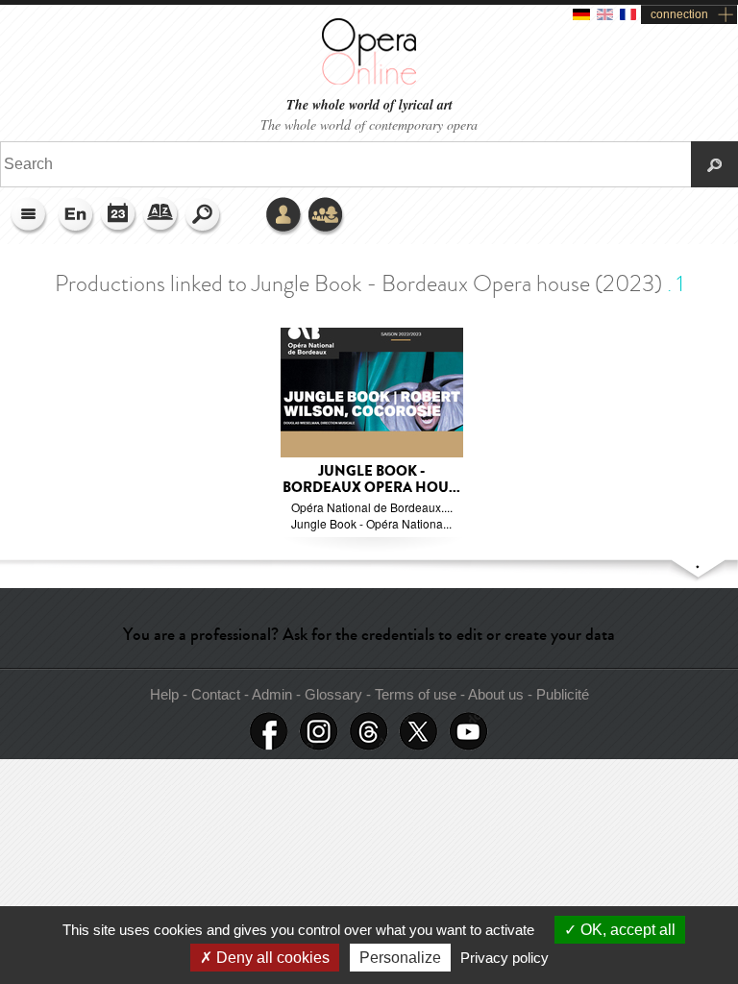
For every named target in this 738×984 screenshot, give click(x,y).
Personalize (400, 957)
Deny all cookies (271, 957)
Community (327, 216)
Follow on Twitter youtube (469, 731)
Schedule (119, 216)
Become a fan (269, 731)
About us (496, 694)
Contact (215, 694)
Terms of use (415, 694)
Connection (284, 216)
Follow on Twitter (419, 731)
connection (679, 14)
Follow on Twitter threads (369, 731)
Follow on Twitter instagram (319, 731)
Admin (272, 694)
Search (203, 216)
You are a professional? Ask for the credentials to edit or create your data (369, 634)
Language (77, 216)
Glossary (161, 216)
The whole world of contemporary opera (369, 124)
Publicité (562, 694)
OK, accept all (626, 930)
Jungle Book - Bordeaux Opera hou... (371, 480)
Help (164, 694)
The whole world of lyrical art (369, 105)
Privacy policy (504, 957)
